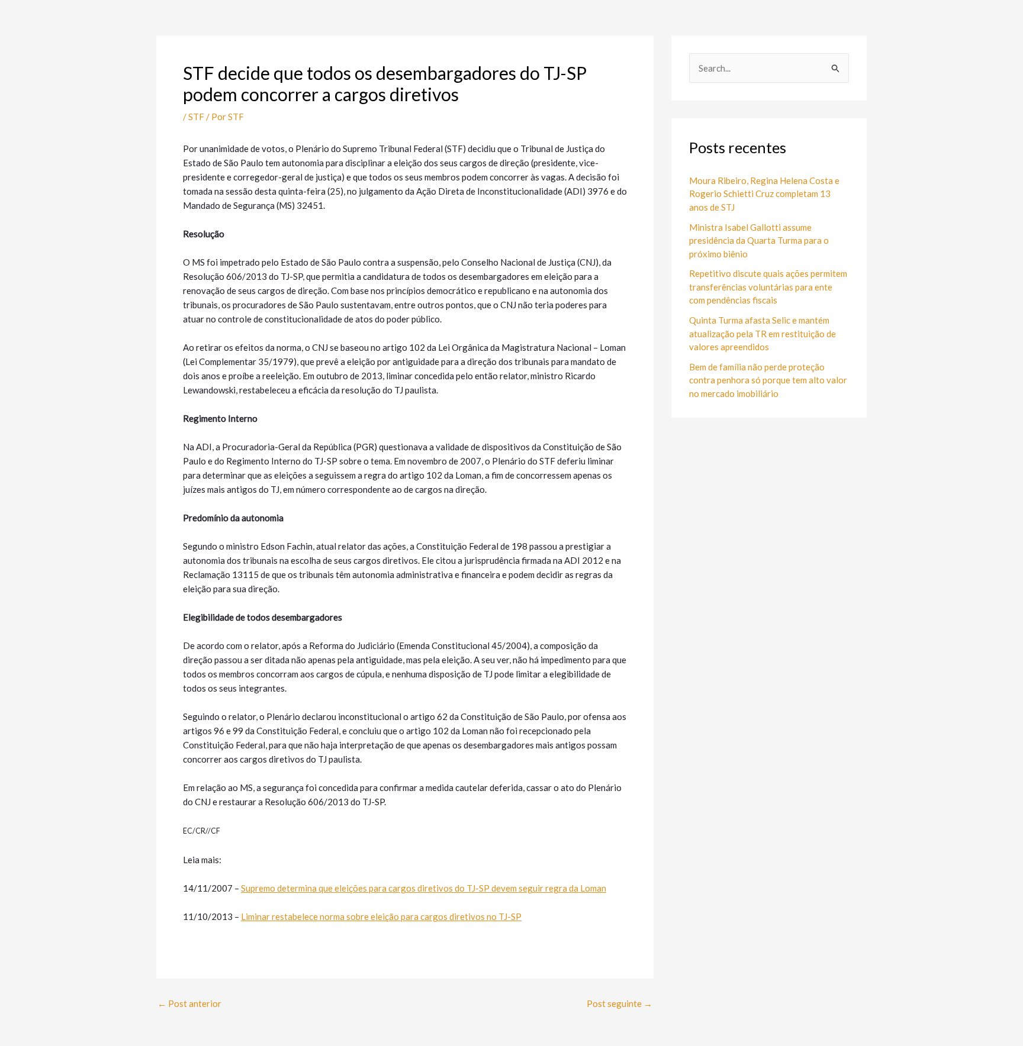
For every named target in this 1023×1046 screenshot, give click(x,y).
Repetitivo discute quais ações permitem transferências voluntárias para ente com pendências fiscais (768, 286)
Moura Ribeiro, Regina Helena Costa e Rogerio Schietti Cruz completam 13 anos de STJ (764, 193)
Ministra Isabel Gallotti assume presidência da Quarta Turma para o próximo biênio (759, 240)
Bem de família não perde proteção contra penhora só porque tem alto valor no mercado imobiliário (768, 380)
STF (196, 116)
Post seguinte (619, 1003)
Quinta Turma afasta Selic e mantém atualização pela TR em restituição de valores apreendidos (762, 333)
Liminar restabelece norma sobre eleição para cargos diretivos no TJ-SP (381, 916)
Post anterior (189, 1003)
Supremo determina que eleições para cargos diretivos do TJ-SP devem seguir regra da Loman (423, 888)
